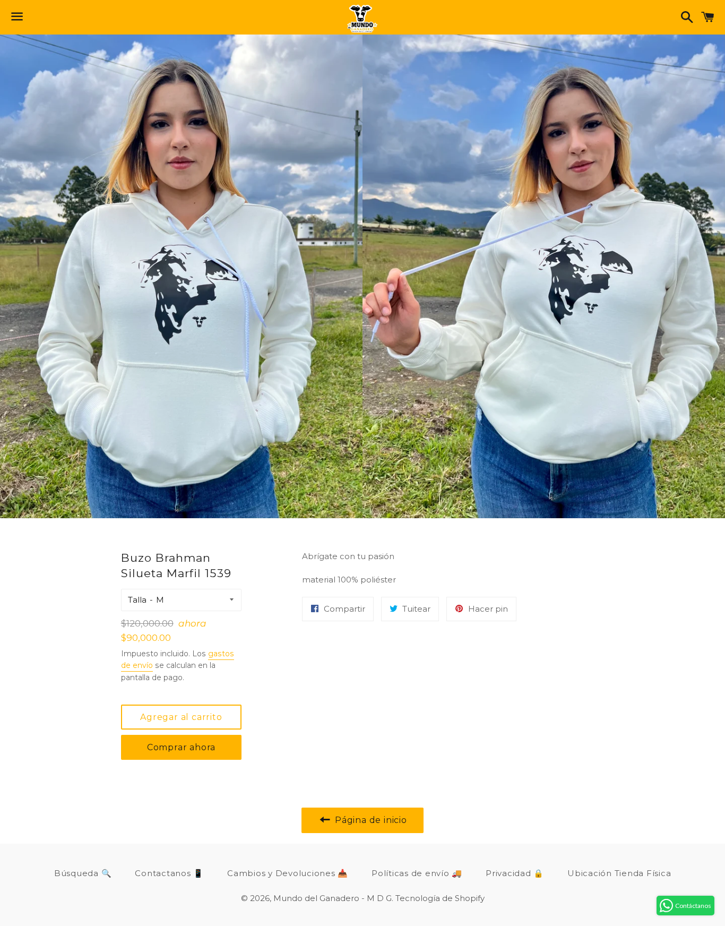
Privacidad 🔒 (515, 873)
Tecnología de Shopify (440, 898)
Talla (137, 600)
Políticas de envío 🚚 (417, 873)
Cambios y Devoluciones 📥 (287, 873)
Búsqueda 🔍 (83, 873)
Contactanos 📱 (169, 873)
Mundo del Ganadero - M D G (332, 898)
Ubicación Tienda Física (619, 873)
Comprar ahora (181, 747)
